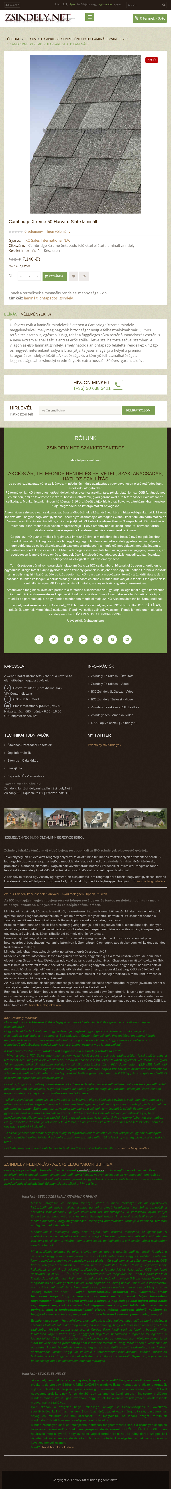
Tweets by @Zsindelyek (104, 745)
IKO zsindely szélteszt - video (112, 691)
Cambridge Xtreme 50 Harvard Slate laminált (49, 44)
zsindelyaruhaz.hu (36, 788)
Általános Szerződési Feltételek (30, 745)
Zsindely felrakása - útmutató (112, 676)
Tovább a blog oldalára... (46, 1005)
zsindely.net (61, 788)
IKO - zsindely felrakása (21, 1018)
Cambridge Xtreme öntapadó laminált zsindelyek (85, 39)
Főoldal (12, 39)
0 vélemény (33, 231)
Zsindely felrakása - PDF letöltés (115, 707)
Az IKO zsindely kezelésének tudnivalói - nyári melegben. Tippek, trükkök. (56, 894)
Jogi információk (19, 752)
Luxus (30, 39)
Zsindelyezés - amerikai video (112, 715)
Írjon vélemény (58, 231)
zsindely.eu (12, 793)
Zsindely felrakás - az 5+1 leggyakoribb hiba (58, 1164)
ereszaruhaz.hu (57, 793)
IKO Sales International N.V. (47, 240)
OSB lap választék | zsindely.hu (114, 723)
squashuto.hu (33, 793)
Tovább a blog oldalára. (149, 881)
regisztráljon (105, 4)
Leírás (11, 314)
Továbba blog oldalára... (135, 1148)
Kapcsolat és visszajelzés (26, 776)
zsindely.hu (12, 788)
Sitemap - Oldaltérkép (23, 760)
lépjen (72, 4)
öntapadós (48, 298)
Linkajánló (15, 768)
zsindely (66, 298)
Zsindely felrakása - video (110, 683)
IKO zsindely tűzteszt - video (112, 699)
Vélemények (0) (36, 314)
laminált (31, 298)
